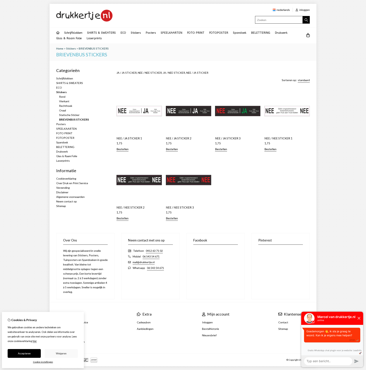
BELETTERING (260, 32)
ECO (123, 32)
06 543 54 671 (151, 256)
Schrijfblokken (73, 32)
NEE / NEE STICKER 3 (180, 207)
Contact (283, 322)
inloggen (304, 9)
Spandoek (239, 32)
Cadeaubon (144, 322)
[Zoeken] (306, 20)
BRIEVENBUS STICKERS (94, 48)
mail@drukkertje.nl (144, 262)
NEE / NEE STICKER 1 (278, 138)
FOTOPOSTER (218, 32)
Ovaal (62, 110)
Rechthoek (65, 105)
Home (59, 48)
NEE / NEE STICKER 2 (130, 207)
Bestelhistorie (210, 328)
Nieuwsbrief (209, 335)
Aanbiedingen (145, 328)
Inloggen (207, 322)
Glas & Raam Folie (69, 38)
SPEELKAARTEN (171, 32)
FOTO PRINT (195, 32)
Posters (151, 32)
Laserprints (94, 38)
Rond (62, 96)
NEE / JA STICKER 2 (178, 138)
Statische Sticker (69, 115)
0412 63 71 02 (154, 250)
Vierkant (64, 101)
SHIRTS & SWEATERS (101, 32)
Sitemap (61, 206)
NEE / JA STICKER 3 (228, 138)
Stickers (136, 32)
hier (35, 341)
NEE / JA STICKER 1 (129, 138)
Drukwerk (281, 32)
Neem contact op (66, 201)
